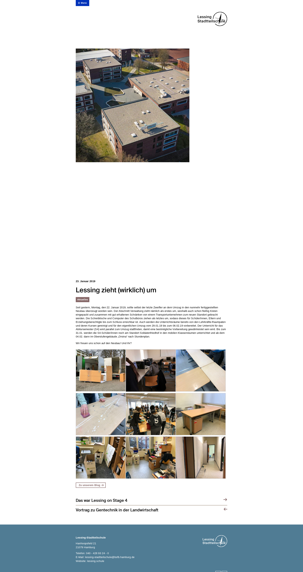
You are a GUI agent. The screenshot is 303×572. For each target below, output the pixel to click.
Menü (84, 3)
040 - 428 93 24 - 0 (97, 553)
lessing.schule (95, 561)
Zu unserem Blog (89, 485)
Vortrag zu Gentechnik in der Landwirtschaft (117, 510)
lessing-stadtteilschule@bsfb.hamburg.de (109, 557)
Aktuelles (82, 299)
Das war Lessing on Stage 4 (101, 500)
